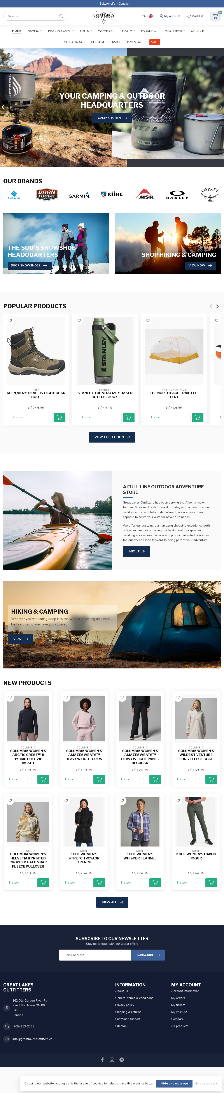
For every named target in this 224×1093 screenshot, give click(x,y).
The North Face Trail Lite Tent (174, 395)
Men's (84, 31)
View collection (109, 437)
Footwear (173, 31)
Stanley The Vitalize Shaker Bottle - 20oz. (105, 395)
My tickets (178, 1005)
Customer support (127, 1019)
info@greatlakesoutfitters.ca (32, 1039)
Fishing (33, 31)
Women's (105, 31)
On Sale (197, 31)
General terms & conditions (134, 998)
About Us (137, 551)
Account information (185, 991)
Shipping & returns (128, 1012)
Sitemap (121, 1026)
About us (121, 991)
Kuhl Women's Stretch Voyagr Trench (84, 858)
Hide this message (174, 1083)
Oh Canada (73, 42)
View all (109, 902)
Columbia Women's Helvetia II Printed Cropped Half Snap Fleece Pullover (28, 860)
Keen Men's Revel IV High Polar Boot (36, 395)
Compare (177, 1019)
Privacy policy (124, 1005)
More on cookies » (205, 1083)
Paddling (148, 31)
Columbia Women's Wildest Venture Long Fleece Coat (196, 755)
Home (16, 31)
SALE (155, 42)
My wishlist (179, 1012)
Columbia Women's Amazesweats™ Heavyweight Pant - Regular (140, 757)
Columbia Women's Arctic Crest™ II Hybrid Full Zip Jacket (28, 757)
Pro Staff (135, 42)
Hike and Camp (59, 31)
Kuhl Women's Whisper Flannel (140, 856)
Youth (127, 31)
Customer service (106, 42)
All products (179, 1026)
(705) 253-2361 (23, 1026)
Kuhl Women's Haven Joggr (196, 856)
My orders (178, 998)
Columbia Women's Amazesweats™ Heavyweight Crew (84, 755)
